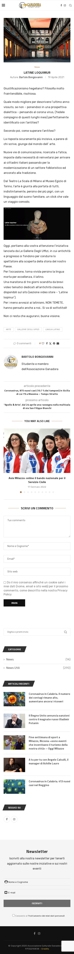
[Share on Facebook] (47, 343)
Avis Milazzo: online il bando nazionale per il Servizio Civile (37, 480)
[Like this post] (43, 343)
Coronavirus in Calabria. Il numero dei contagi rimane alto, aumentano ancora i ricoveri (49, 697)
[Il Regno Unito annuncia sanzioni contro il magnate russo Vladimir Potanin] (14, 721)
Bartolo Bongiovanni (31, 77)
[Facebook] (61, 5)
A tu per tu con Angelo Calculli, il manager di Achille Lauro (48, 761)
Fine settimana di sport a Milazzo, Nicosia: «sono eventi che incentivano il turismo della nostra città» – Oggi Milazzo (48, 742)
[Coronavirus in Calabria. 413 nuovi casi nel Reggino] (14, 786)
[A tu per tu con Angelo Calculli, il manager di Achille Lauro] (14, 765)
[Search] (70, 5)
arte (8, 329)
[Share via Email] (58, 343)
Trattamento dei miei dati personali (46, 915)
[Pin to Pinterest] (54, 343)
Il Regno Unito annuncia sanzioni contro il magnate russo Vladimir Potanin (49, 719)
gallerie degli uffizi (28, 329)
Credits (45, 949)
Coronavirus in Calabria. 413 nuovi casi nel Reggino (49, 783)
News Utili (38, 668)
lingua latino (52, 329)
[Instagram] (65, 5)
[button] (7, 461)
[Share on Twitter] (50, 343)
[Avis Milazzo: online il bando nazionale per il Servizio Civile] (37, 451)
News (38, 659)
